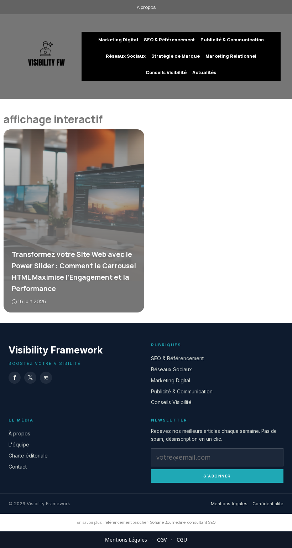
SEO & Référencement (169, 40)
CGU (182, 539)
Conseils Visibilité (166, 72)
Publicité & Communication (232, 40)
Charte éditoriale (28, 456)
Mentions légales (229, 503)
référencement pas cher (126, 522)
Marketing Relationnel (230, 56)
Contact (18, 467)
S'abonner (217, 476)
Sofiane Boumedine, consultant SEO (182, 522)
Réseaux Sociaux (126, 56)
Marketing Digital (118, 40)
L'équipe (19, 444)
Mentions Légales (126, 539)
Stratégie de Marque (175, 56)
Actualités (204, 72)
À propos (146, 7)
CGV (162, 539)
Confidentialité (267, 503)
